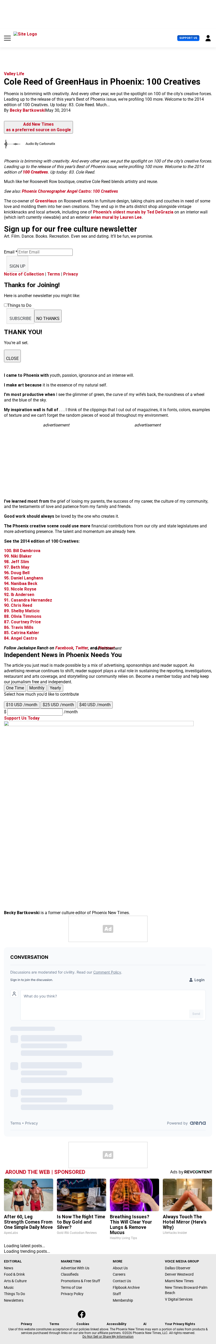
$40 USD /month (95, 704)
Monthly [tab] (37, 687)
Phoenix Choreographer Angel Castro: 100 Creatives (70, 191)
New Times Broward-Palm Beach (186, 1290)
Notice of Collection (24, 274)
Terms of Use (71, 1287)
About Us (120, 1268)
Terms (53, 274)
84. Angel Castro (20, 638)
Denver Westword (179, 1274)
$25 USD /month (58, 704)
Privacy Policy (72, 1294)
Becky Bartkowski (27, 110)
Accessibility (116, 1324)
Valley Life (14, 73)
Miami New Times (179, 1281)
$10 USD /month (21, 704)
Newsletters (13, 1300)
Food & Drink (14, 1274)
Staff (117, 1294)
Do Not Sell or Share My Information (108, 1336)
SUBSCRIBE (20, 318)
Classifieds (69, 1274)
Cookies (82, 1324)
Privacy (70, 274)
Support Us (188, 38)
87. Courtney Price (22, 621)
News (8, 1268)
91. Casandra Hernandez (28, 600)
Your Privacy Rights (180, 1324)
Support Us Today (22, 718)
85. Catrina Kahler (21, 632)
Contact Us (122, 1281)
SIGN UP (17, 266)
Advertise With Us (75, 1268)
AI (144, 1324)
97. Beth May (16, 567)
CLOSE (12, 358)
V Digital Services (179, 1299)
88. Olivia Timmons (22, 616)
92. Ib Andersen (19, 594)
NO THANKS (48, 318)
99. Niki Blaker (18, 556)
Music (9, 1287)
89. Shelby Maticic (22, 610)
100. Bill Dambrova (22, 550)
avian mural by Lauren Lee (116, 217)
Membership (123, 1300)
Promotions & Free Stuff (80, 1281)
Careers (119, 1274)
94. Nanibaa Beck (20, 583)
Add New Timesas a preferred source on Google (38, 127)
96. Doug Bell (17, 572)
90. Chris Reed (18, 605)
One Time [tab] (15, 687)
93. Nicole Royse (20, 589)
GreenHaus (46, 200)
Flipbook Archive (126, 1287)
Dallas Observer (177, 1268)
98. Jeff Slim (16, 561)
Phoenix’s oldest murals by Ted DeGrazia (133, 212)
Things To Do (14, 1294)
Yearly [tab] (55, 687)
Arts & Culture (15, 1281)
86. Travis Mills (18, 627)
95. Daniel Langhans (23, 578)
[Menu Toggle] (7, 38)
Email (10, 252)
